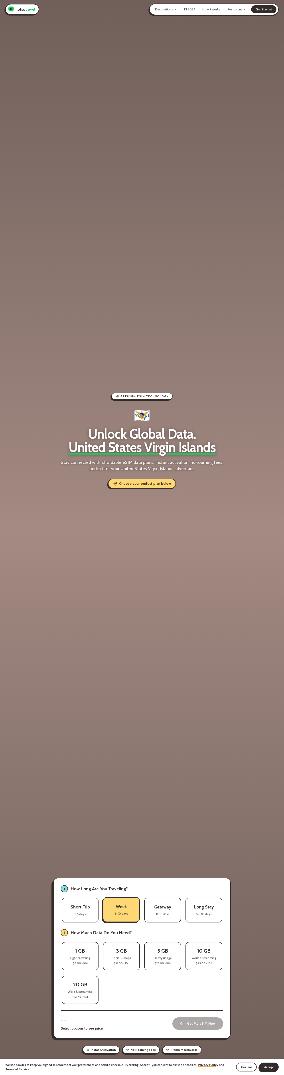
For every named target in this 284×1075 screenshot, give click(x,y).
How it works (211, 9)
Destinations (164, 9)
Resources (234, 9)
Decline (246, 1067)
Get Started (264, 9)
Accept (269, 1067)
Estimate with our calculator (201, 933)
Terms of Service (17, 1069)
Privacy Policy (208, 1065)
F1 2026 (189, 9)
